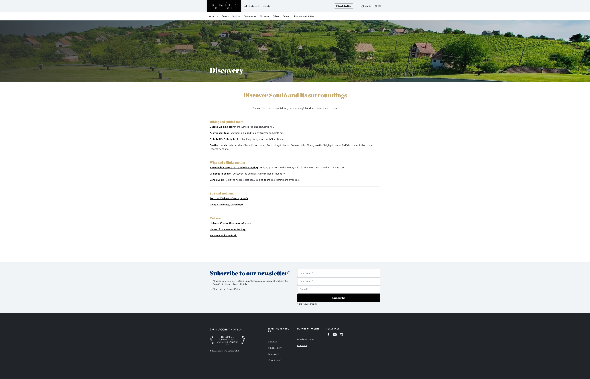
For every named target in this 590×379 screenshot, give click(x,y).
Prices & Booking (343, 6)
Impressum (273, 354)
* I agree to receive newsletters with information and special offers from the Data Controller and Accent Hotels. (250, 283)
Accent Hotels (264, 6)
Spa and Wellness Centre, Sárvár (229, 198)
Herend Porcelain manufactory (228, 229)
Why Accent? (274, 360)
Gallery (276, 16)
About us (213, 16)
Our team (302, 345)
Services (236, 16)
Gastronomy (250, 16)
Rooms (225, 16)
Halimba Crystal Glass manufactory (230, 223)
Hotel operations (305, 339)
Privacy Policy (274, 347)
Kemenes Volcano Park (223, 235)
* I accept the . (226, 289)
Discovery (264, 16)
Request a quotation (304, 16)
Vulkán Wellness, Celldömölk (226, 204)
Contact (287, 16)
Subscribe (338, 298)
